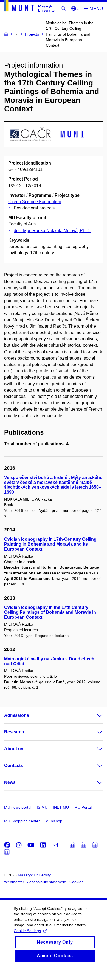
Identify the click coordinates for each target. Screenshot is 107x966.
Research (14, 732)
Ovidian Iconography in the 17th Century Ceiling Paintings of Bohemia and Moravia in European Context (50, 612)
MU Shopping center (22, 821)
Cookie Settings (27, 931)
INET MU (61, 807)
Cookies (76, 882)
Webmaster (14, 882)
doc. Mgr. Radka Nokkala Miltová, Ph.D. (52, 230)
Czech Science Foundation (34, 201)
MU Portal (83, 807)
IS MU (42, 807)
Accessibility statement (46, 882)
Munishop (53, 821)
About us (13, 748)
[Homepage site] (29, 7)
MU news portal (17, 807)
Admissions (16, 715)
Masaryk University (34, 875)
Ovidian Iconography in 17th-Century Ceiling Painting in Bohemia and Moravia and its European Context (50, 544)
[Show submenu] (94, 715)
